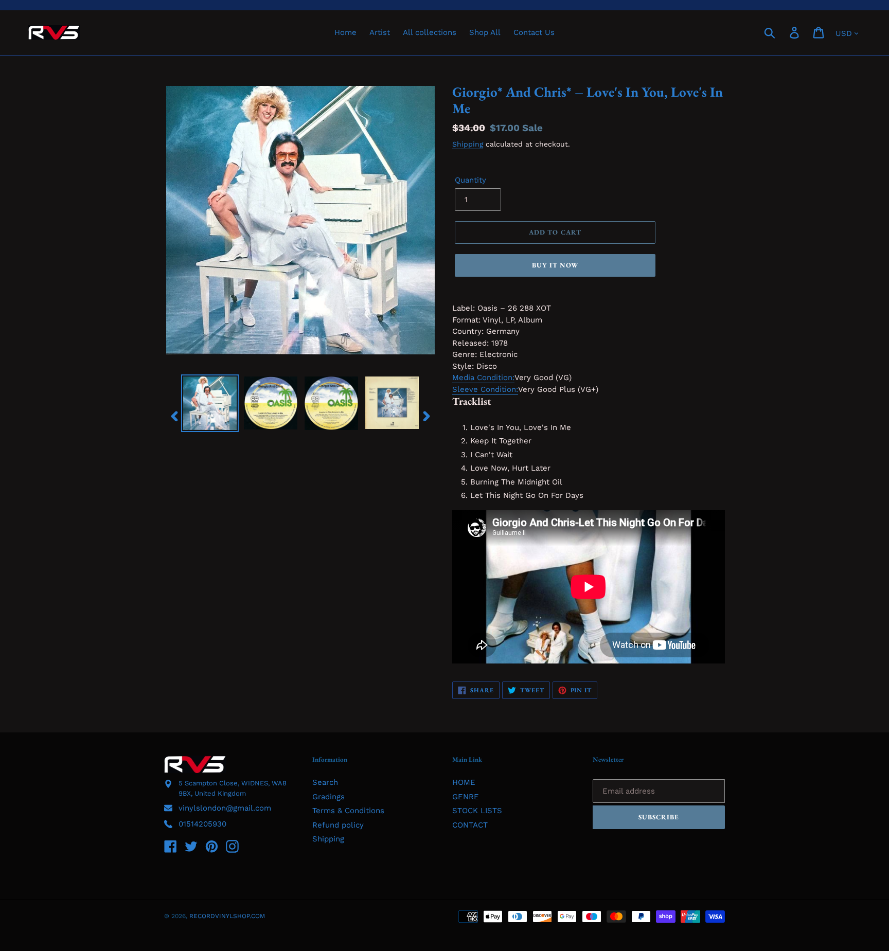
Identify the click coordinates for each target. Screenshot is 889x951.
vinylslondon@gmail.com (225, 808)
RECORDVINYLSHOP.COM (227, 916)
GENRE (465, 796)
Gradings (328, 796)
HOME (463, 782)
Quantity (470, 180)
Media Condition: (483, 377)
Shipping (467, 144)
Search (325, 782)
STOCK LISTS (477, 810)
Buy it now (555, 265)
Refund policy (338, 825)
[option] (210, 403)
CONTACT (470, 825)
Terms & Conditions (348, 810)
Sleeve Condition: (485, 389)
